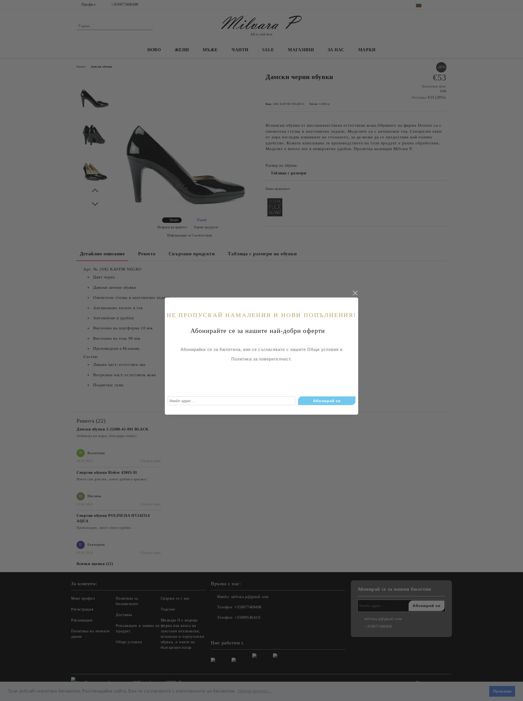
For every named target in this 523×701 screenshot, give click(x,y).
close (355, 293)
